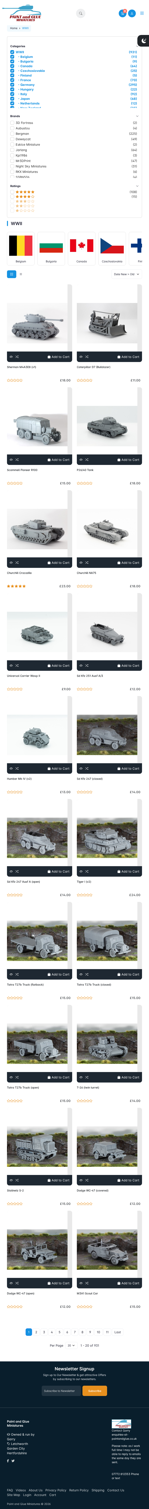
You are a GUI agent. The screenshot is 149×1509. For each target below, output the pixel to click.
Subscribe (94, 1390)
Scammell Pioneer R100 (22, 470)
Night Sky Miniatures (76, 166)
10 (98, 1332)
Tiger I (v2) (84, 881)
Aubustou (76, 128)
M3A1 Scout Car (87, 1293)
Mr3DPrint (76, 161)
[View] (11, 356)
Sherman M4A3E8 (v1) (21, 367)
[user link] (132, 13)
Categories (17, 46)
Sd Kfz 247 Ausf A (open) (23, 881)
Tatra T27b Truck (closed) (94, 984)
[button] (80, 13)
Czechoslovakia (112, 261)
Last (117, 1332)
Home (13, 28)
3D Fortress (76, 123)
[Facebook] (8, 1461)
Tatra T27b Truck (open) (23, 1087)
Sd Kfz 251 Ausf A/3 (90, 675)
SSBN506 (76, 177)
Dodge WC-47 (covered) (92, 1190)
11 (107, 1332)
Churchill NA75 (86, 572)
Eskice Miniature (76, 144)
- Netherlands (76, 103)
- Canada (76, 66)
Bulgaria (51, 261)
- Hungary (76, 89)
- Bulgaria (76, 61)
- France (76, 80)
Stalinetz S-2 (15, 1190)
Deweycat (76, 139)
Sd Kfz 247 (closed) (90, 778)
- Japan (76, 99)
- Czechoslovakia (76, 71)
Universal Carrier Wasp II (23, 675)
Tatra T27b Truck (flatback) (25, 984)
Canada (81, 261)
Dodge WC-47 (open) (20, 1293)
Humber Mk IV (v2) (19, 778)
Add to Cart (60, 357)
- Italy (76, 94)
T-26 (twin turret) (88, 1087)
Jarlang (76, 150)
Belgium (21, 261)
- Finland (76, 75)
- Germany (76, 85)
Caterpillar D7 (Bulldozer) (93, 367)
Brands (15, 116)
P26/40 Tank (85, 470)
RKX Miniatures (76, 172)
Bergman (76, 134)
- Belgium (76, 57)
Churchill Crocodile (19, 572)
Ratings (15, 186)
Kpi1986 (76, 155)
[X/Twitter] (13, 1461)
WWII (76, 52)
